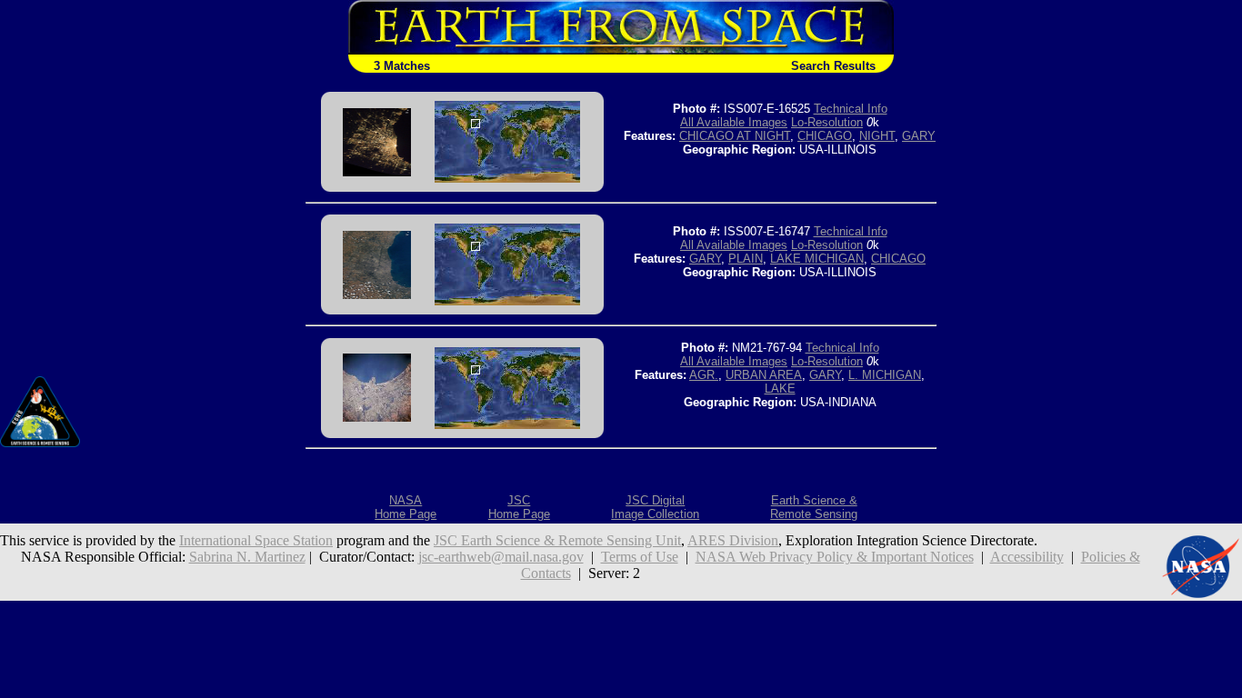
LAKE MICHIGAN (817, 258)
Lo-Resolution (827, 122)
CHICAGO (824, 136)
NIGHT (877, 136)
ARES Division (732, 540)
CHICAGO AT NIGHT (734, 136)
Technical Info (850, 108)
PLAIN (745, 258)
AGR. (703, 375)
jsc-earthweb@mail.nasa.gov (501, 556)
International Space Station (256, 540)
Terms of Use (639, 556)
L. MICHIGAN (884, 375)
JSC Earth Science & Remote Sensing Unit (557, 540)
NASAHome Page (405, 507)
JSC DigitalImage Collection (655, 507)
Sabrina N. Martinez (247, 556)
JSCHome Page (519, 507)
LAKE (780, 388)
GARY (919, 136)
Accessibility (1027, 556)
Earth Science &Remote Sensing (813, 507)
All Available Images (733, 122)
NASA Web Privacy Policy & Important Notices (835, 556)
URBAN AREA (764, 375)
